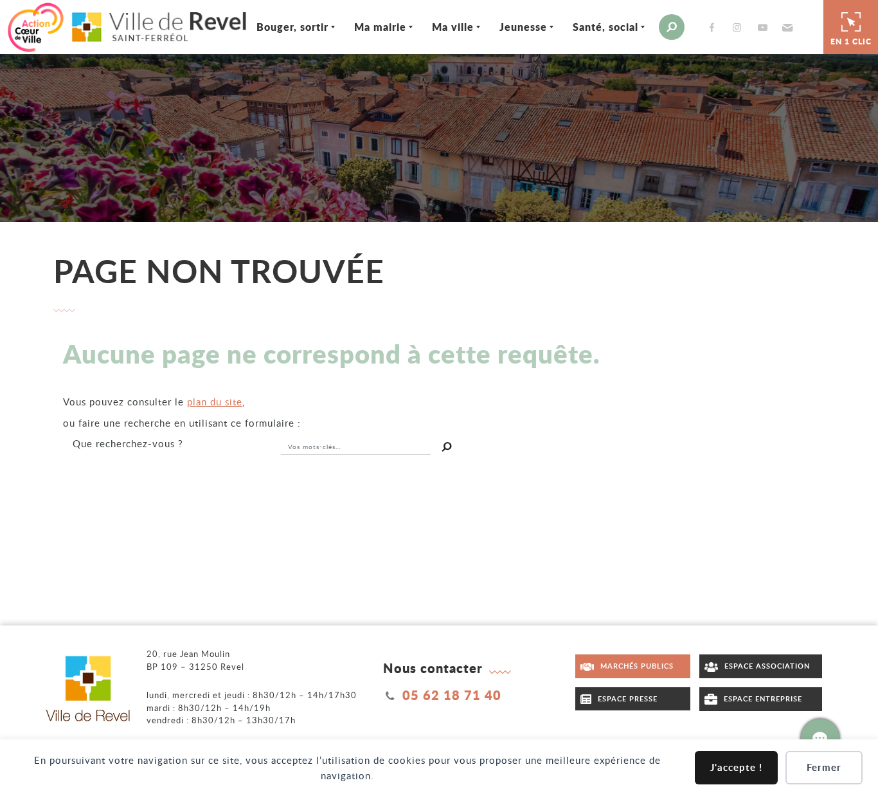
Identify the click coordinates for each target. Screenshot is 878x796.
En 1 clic (851, 41)
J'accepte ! (736, 767)
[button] (785, 27)
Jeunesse (523, 26)
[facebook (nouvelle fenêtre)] (714, 27)
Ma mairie (380, 26)
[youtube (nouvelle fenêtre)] (765, 27)
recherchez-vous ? (128, 443)
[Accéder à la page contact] (820, 738)
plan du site (214, 401)
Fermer (824, 767)
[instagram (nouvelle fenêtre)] (740, 27)
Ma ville (453, 26)
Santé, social (605, 26)
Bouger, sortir (292, 26)
